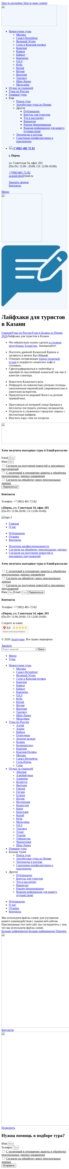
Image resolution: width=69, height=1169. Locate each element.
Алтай (20, 725)
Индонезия (23, 802)
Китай (20, 68)
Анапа (20, 728)
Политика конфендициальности (29, 546)
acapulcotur (15, 175)
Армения (22, 778)
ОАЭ (19, 61)
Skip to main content (35, 3)
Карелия (21, 48)
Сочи (19, 765)
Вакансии (30, 121)
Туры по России (21, 332)
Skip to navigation (12, 3)
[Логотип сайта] (29, 25)
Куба (19, 64)
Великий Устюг (26, 41)
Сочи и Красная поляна (31, 44)
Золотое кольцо (26, 738)
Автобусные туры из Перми (33, 104)
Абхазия (21, 772)
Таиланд (21, 78)
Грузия (20, 792)
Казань (20, 742)
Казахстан (22, 805)
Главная (6, 332)
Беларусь (21, 782)
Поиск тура (23, 101)
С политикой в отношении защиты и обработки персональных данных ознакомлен (33, 474)
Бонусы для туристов (37, 114)
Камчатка (22, 58)
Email (5, 457)
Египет (20, 795)
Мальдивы (22, 84)
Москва (21, 34)
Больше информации (28, 931)
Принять (61, 931)
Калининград (24, 745)
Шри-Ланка (23, 81)
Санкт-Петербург (27, 38)
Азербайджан (24, 775)
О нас (12, 527)
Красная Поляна (26, 752)
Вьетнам (21, 74)
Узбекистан (23, 838)
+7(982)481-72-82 (19, 172)
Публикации (32, 111)
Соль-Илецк (23, 762)
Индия (20, 71)
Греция (20, 788)
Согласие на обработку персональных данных (38, 549)
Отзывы (14, 536)
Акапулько (17, 639)
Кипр (19, 808)
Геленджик (23, 735)
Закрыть (6, 645)
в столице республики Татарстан (35, 344)
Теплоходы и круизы (29, 134)
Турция (20, 835)
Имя (4, 461)
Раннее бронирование (37, 124)
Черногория (23, 841)
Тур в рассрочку (34, 118)
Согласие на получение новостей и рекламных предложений (31, 554)
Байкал (20, 54)
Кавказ (20, 51)
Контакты (15, 539)
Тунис (20, 831)
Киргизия (22, 812)
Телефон (7, 1147)
